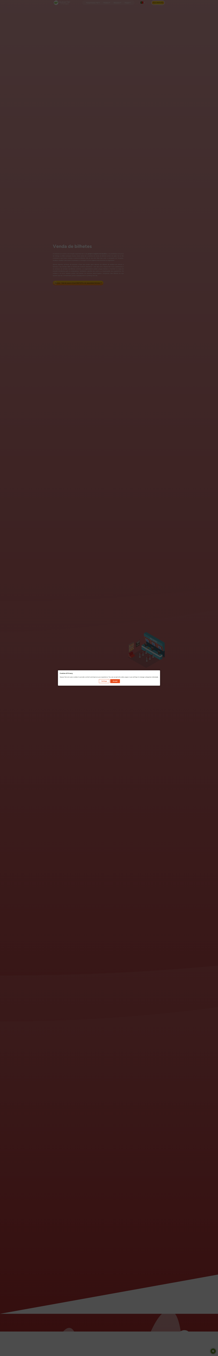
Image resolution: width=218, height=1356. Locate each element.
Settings (104, 681)
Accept (115, 681)
